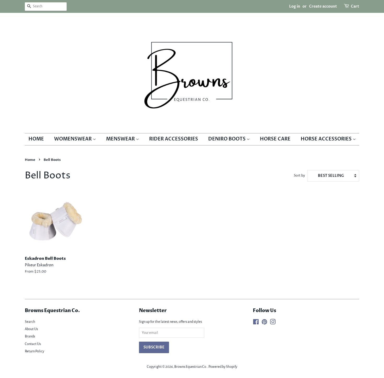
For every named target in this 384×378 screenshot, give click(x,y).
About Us (31, 329)
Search (30, 322)
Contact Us (33, 344)
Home (36, 139)
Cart (355, 6)
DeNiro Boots (227, 139)
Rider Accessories (173, 139)
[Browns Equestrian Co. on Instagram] (273, 323)
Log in (294, 6)
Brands (30, 336)
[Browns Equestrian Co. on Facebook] (256, 323)
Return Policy (34, 351)
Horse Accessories (327, 139)
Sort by (299, 175)
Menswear (121, 139)
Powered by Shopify (222, 367)
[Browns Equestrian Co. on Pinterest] (264, 323)
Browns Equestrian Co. (190, 367)
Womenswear (73, 139)
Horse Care (275, 139)
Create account (323, 6)
